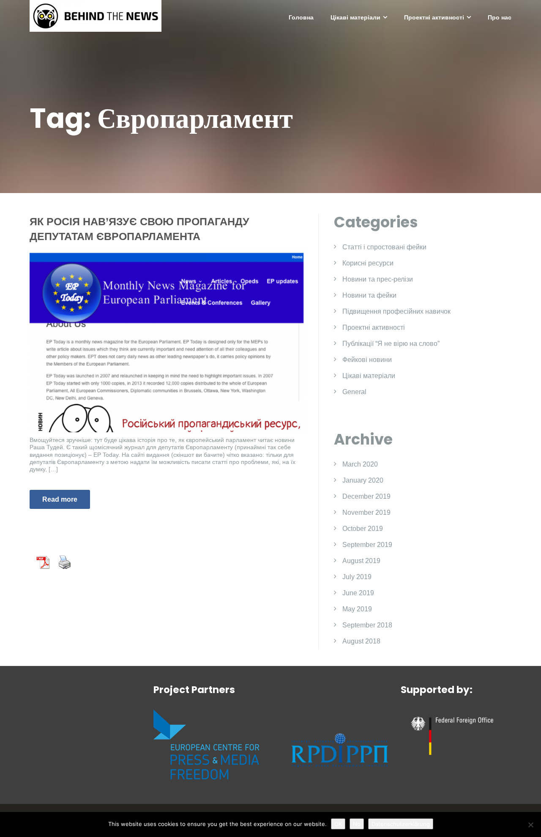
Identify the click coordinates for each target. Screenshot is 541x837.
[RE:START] (95, 15)
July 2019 (357, 576)
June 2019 (358, 593)
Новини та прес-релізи (377, 279)
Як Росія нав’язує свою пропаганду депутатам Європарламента (139, 228)
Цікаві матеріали (355, 17)
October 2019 (362, 528)
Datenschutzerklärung (401, 823)
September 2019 (367, 544)
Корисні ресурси (367, 263)
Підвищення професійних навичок (396, 311)
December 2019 (366, 496)
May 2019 (357, 609)
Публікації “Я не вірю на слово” (391, 343)
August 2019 (361, 560)
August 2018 (361, 641)
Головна (301, 17)
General (354, 391)
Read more (59, 499)
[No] (530, 824)
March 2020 (360, 464)
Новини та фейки (369, 295)
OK (338, 823)
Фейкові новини (367, 359)
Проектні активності (434, 17)
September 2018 (367, 625)
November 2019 (366, 512)
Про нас (499, 17)
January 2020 (362, 480)
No (357, 823)
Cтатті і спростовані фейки (384, 247)
